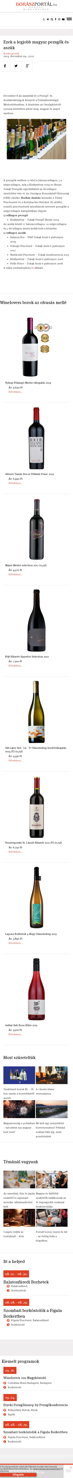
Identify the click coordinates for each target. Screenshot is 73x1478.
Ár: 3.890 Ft (15, 938)
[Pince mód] (44, 19)
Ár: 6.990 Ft (15, 478)
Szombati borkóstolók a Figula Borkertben (32, 1313)
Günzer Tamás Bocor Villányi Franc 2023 (29, 474)
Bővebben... (15, 392)
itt (32, 268)
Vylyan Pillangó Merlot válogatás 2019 (28, 382)
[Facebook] (55, 19)
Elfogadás (18, 1474)
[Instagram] (59, 19)
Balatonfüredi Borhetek (26, 1282)
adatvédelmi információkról (47, 1468)
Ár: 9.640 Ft (15, 387)
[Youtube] (63, 19)
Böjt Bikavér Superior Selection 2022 (27, 656)
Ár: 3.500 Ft (15, 1030)
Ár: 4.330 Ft (15, 756)
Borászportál (11, 53)
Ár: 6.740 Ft (15, 847)
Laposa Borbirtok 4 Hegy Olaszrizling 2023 (31, 934)
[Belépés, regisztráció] (48, 19)
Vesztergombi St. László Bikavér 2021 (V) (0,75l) (33, 842)
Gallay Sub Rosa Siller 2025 (21, 1025)
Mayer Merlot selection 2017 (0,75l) (26, 565)
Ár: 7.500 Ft (15, 661)
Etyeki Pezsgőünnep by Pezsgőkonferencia (35, 1405)
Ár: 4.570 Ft (15, 570)
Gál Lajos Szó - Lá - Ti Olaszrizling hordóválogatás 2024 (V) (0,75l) (35, 749)
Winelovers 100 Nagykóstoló (24, 1378)
